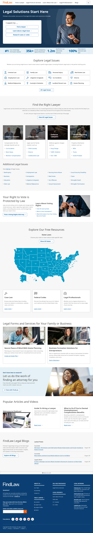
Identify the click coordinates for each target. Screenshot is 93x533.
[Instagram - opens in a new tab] (24, 519)
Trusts (75, 152)
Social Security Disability (78, 172)
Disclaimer (16, 528)
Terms (4, 528)
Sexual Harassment (55, 184)
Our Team (36, 488)
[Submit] (25, 511)
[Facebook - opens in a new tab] (12, 519)
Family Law (33, 136)
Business (7, 176)
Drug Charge (54, 148)
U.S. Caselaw (56, 502)
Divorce (30, 152)
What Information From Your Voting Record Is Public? (47, 215)
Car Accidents (10, 148)
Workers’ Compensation (13, 155)
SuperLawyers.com (78, 493)
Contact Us (36, 493)
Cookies (23, 528)
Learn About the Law (58, 496)
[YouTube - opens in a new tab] (16, 519)
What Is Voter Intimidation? (44, 211)
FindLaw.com (77, 488)
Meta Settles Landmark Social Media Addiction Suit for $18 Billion (52, 455)
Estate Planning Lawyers (80, 135)
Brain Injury (9, 152)
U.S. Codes (55, 504)
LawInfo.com (77, 505)
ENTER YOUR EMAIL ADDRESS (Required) (13, 508)
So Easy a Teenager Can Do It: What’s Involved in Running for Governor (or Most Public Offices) (58, 462)
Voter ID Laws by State (43, 209)
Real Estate (52, 176)
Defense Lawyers (54, 135)
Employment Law (31, 172)
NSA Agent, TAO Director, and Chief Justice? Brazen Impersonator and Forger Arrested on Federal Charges (58, 448)
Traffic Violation (55, 152)
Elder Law (7, 184)
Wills (74, 148)
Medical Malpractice (32, 184)
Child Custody (32, 148)
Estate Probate (77, 155)
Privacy (9, 528)
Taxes (73, 176)
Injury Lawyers (12, 136)
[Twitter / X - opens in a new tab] (20, 519)
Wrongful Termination (78, 184)
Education (7, 180)
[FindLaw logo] (8, 2)
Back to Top (47, 473)
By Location (37, 502)
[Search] (88, 2)
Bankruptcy (7, 172)
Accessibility (37, 490)
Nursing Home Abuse (55, 172)
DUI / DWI (54, 155)
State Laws (55, 499)
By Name (36, 510)
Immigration (30, 176)
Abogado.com (77, 499)
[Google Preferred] (32, 519)
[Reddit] (28, 519)
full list (8, 169)
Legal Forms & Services (58, 488)
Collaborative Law (33, 155)
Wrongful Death (76, 180)
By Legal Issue (37, 504)
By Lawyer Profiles (38, 507)
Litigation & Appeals (32, 180)
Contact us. (17, 496)
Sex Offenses (53, 180)
